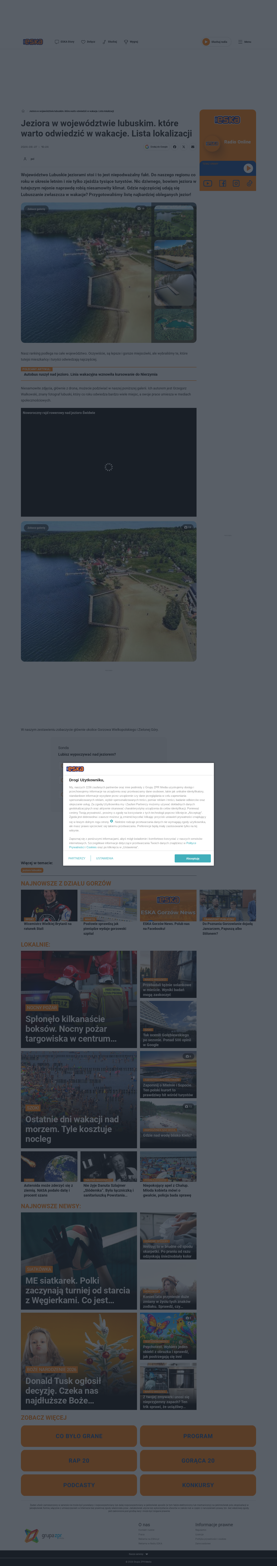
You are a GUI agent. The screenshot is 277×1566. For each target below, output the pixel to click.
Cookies (91, 847)
